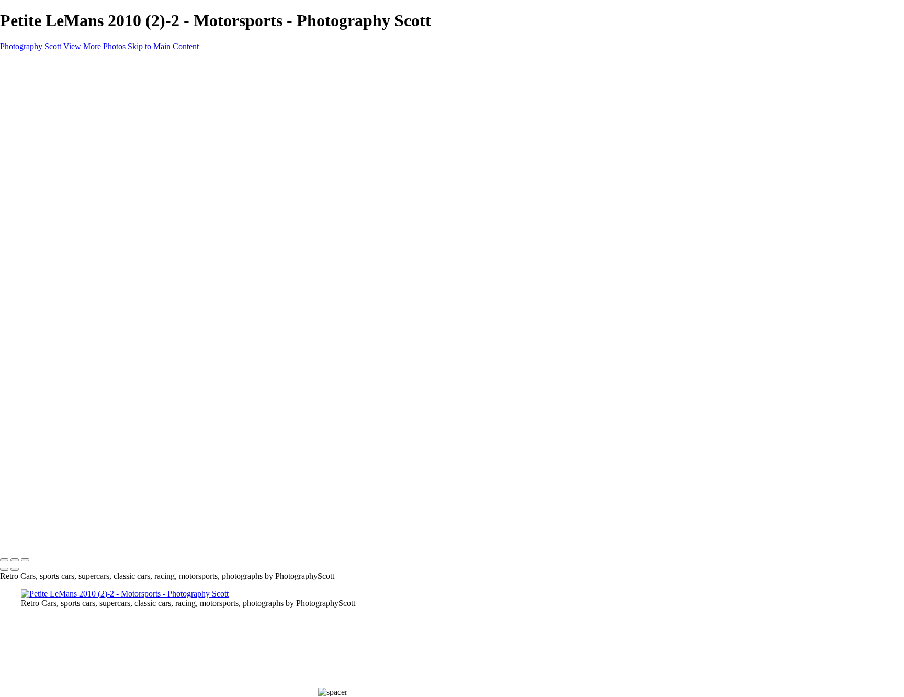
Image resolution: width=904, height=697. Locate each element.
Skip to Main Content (163, 46)
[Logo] (35, 538)
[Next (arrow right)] (14, 569)
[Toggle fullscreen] (14, 559)
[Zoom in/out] (25, 559)
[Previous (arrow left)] (4, 569)
